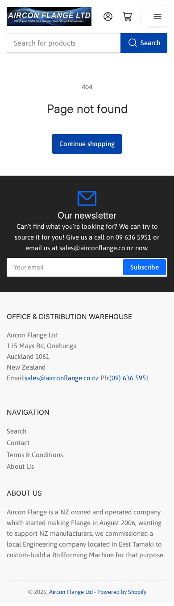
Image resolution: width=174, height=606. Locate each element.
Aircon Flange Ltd (71, 592)
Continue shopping (87, 143)
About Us (20, 466)
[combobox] (87, 43)
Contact (18, 442)
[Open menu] (157, 16)
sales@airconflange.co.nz (62, 378)
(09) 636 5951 (129, 378)
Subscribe (144, 267)
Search (150, 42)
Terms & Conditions (35, 455)
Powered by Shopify (121, 592)
